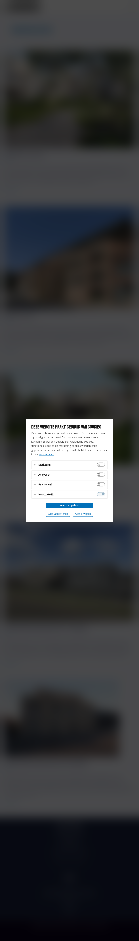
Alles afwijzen (83, 513)
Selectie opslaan (69, 505)
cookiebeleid (46, 454)
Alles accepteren (58, 513)
